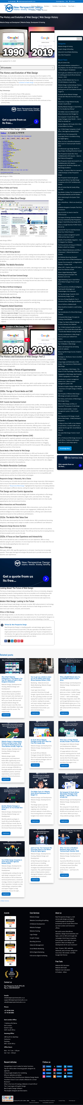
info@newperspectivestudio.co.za (14, 998)
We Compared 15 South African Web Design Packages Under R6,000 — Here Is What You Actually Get (69, 119)
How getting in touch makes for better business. (18, 1066)
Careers (33, 10)
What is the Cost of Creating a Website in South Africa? (20, 1084)
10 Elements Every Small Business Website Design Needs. (21, 1077)
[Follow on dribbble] (44, 1076)
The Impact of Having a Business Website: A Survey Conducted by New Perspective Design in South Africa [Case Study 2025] (69, 220)
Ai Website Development (37, 924)
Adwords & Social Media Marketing (67, 52)
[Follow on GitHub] (54, 1073)
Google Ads (73, 936)
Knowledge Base (60, 1)
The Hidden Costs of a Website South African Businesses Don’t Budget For (40, 793)
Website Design (34, 917)
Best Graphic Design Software (13, 1088)
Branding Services (35, 941)
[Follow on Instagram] (18, 641)
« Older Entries (4, 901)
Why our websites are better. (13, 1075)
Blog (39, 10)
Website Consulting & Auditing (39, 920)
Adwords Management (37, 945)
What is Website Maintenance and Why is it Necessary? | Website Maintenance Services (69, 252)
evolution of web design (26, 82)
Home (33, 6)
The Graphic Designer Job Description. (15, 1091)
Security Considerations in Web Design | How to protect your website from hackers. (69, 337)
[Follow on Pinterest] (22, 641)
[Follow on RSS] (54, 1076)
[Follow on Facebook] (5, 641)
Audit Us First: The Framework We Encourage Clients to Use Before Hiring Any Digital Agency (69, 136)
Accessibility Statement (48, 1102)
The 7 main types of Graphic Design (15, 1086)
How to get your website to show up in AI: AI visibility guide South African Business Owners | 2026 (69, 75)
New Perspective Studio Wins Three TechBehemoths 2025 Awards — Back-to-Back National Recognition (69, 156)
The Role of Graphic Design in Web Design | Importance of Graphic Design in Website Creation (70, 389)
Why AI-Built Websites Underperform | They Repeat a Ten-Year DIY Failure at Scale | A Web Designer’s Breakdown (70, 68)
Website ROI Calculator (62, 965)
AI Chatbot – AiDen (61, 972)
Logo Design (34, 934)
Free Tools (71, 6)
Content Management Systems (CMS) (20, 435)
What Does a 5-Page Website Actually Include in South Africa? (69, 740)
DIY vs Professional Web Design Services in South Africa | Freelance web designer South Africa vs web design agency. (70, 440)
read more (6, 715)
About (38, 6)
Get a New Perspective (64, 55)
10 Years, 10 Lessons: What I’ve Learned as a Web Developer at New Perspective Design (70, 173)
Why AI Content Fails (64, 62)
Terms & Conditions (34, 1102)
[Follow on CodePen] (65, 1073)
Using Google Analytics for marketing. (15, 1073)
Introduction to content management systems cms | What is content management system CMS (68, 381)
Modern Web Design (8, 601)
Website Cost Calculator (62, 970)
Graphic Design (35, 938)
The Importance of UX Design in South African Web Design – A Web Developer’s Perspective (69, 418)
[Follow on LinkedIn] (12, 641)
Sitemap (33, 1100)
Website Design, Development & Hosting (33, 22)
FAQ (67, 1)
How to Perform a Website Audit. (67, 304)
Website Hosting (35, 931)
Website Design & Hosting (65, 46)
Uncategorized (64, 744)
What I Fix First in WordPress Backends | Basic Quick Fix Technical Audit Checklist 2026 (69, 144)
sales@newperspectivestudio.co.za (14, 1002)
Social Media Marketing (37, 948)
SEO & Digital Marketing (37, 952)
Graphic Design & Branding (65, 49)
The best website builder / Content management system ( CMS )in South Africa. (68, 411)
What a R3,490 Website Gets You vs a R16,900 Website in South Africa (70, 678)
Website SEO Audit (61, 968)
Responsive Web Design (17, 486)
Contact (45, 10)
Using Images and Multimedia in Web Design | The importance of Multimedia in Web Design (69, 364)
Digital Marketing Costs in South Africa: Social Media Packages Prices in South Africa (69, 282)
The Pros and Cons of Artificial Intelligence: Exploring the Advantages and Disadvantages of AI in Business (70, 289)
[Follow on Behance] (44, 1073)
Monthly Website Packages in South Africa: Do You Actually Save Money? (12, 807)
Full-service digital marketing (38, 955)
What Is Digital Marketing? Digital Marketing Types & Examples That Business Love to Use (67, 275)
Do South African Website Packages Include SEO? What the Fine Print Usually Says (69, 97)
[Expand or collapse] (52, 67)
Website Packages (35, 927)
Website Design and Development (10, 22)
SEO (66, 936)
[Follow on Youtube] (15, 641)
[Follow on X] (9, 641)
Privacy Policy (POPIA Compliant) (47, 1100)
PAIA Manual (72, 1100)
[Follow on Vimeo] (65, 1076)
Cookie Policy (62, 1100)
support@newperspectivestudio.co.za (15, 1000)
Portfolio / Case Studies (59, 6)
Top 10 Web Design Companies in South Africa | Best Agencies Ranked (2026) (12, 861)
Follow (48, 1066)
